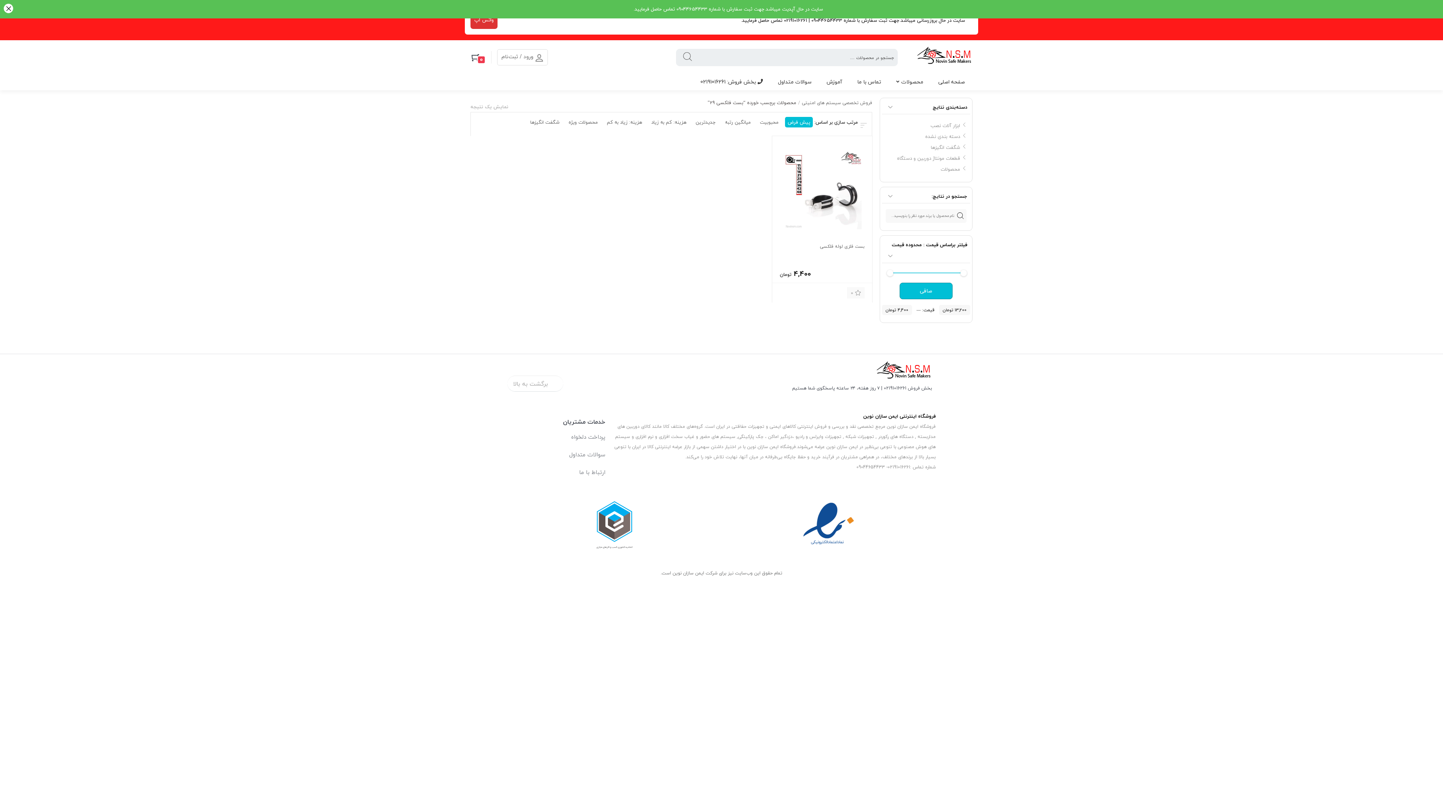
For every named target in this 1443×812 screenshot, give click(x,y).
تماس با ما (869, 81)
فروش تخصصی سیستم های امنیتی (837, 103)
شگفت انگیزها (945, 147)
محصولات (912, 81)
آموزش (834, 81)
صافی (926, 290)
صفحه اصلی (951, 81)
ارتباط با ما (592, 472)
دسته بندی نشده (942, 136)
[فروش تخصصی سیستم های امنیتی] (945, 57)
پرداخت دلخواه (588, 437)
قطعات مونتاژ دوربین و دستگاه (928, 158)
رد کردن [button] (8, 9)
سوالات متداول (795, 81)
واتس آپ (484, 20)
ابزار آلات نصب (945, 125)
